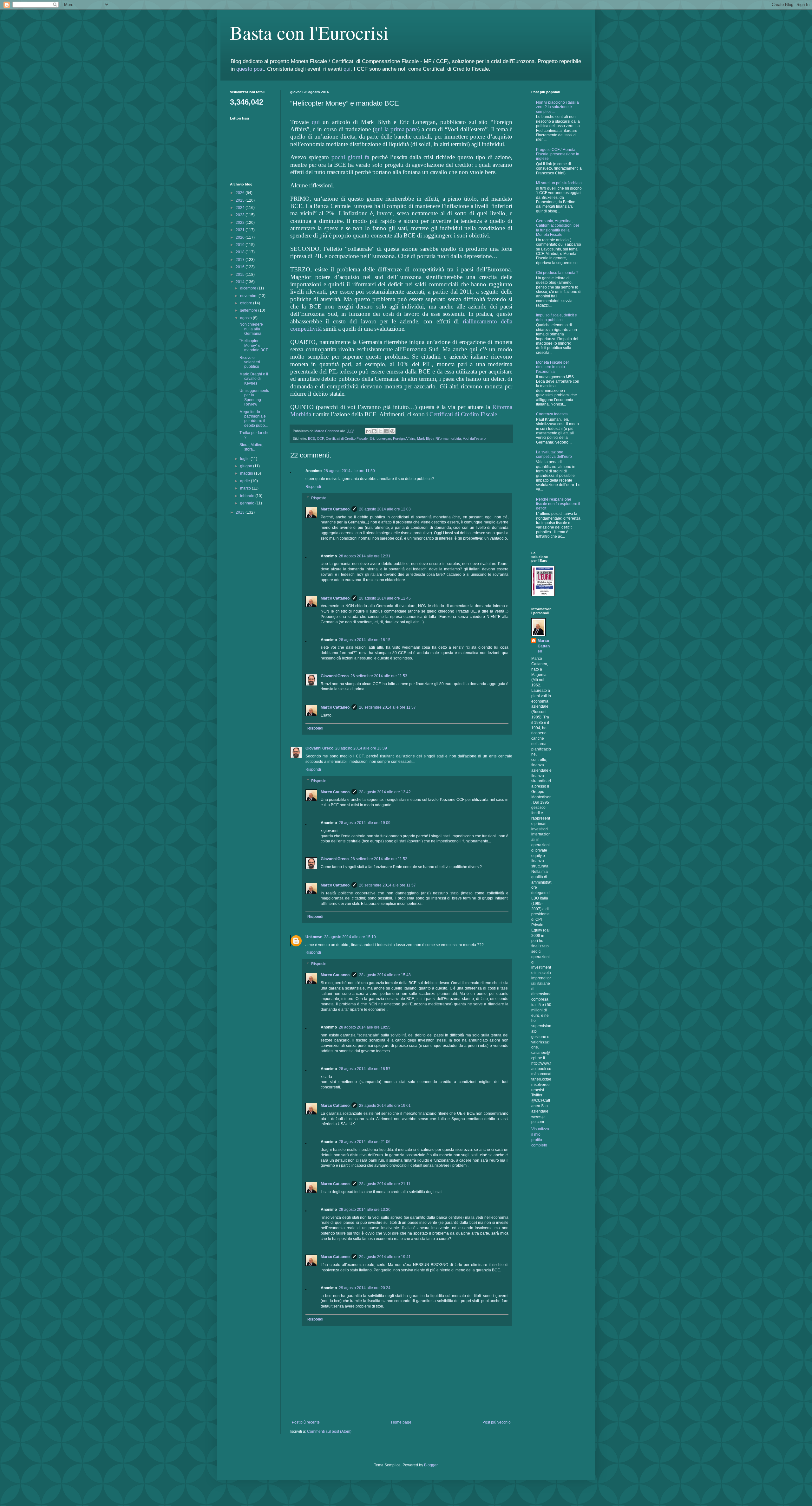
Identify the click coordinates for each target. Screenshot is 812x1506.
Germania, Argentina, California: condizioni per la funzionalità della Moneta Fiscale (557, 228)
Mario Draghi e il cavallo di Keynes (253, 379)
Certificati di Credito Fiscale (463, 414)
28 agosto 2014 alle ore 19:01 (385, 1105)
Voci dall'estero (474, 438)
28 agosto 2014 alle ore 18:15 (364, 640)
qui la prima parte (396, 129)
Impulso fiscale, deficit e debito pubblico (556, 317)
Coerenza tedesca (552, 414)
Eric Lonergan (380, 438)
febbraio (247, 496)
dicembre (248, 288)
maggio (247, 473)
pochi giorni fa (350, 157)
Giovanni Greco (335, 676)
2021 (241, 230)
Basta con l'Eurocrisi (309, 32)
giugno (246, 466)
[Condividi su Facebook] (386, 431)
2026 (241, 193)
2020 (241, 237)
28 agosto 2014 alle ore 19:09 (364, 823)
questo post (250, 69)
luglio (245, 459)
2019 (241, 245)
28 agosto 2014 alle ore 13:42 (385, 792)
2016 (241, 267)
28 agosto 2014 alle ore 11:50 (349, 471)
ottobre (246, 303)
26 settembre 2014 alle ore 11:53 (378, 676)
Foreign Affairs (404, 438)
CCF (320, 438)
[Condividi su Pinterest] (392, 431)
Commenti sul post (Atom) (329, 1431)
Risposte (318, 498)
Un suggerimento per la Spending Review (254, 397)
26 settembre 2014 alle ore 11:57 (387, 707)
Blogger (430, 1465)
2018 (241, 252)
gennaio (247, 503)
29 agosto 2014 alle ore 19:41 (385, 1257)
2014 (241, 282)
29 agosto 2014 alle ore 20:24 (364, 1288)
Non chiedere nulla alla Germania (251, 329)
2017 (241, 259)
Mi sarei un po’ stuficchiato (559, 183)
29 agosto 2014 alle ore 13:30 (364, 1209)
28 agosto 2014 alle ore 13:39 (361, 748)
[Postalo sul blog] (374, 431)
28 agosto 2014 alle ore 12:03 (385, 509)
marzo (246, 488)
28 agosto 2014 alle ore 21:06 (364, 1141)
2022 (241, 222)
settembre (249, 310)
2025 (241, 200)
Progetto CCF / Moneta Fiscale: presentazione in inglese (557, 154)
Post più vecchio (496, 1422)
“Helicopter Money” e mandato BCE (253, 345)
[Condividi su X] (380, 431)
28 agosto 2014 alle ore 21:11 (384, 1184)
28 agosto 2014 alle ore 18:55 (364, 1027)
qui (347, 69)
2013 (241, 512)
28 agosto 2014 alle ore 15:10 (350, 937)
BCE (311, 438)
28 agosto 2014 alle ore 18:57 (364, 1069)
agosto (246, 318)
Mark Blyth (425, 438)
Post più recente (306, 1422)
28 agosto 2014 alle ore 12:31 (364, 556)
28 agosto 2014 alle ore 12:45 (385, 598)
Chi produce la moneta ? (557, 272)
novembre (249, 296)
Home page (401, 1422)
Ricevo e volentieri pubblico (249, 362)
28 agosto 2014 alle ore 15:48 (385, 975)
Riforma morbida (448, 438)
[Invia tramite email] (368, 431)
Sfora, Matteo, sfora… (251, 447)
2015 (241, 274)
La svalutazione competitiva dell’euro (554, 454)
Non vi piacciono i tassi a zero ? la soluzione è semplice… (557, 107)
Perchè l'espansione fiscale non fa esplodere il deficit (558, 504)
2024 (241, 207)
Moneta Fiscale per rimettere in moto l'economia (552, 367)
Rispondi (313, 486)
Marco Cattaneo (335, 509)
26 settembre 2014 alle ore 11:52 (378, 859)
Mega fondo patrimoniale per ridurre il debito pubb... (253, 419)
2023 (241, 215)
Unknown (313, 937)
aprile (245, 481)
